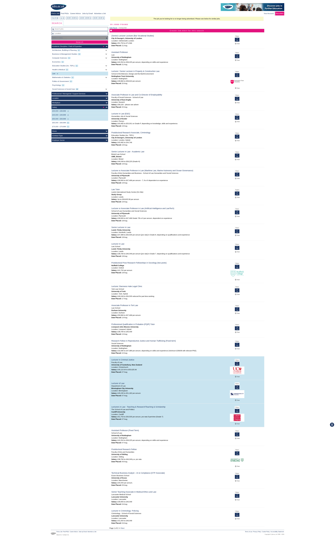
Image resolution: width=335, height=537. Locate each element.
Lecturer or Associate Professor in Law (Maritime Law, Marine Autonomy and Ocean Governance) (152, 170)
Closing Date (123, 28)
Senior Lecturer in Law (120, 227)
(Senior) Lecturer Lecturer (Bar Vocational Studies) (132, 36)
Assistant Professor (119, 52)
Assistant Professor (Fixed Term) (125, 430)
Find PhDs (65, 13)
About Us (59, 535)
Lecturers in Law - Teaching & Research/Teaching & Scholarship (138, 407)
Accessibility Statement (277, 531)
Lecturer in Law (117, 244)
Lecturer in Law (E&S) (120, 114)
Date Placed (113, 28)
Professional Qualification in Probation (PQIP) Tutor (133, 324)
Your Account (269, 13)
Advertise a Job (100, 13)
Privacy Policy (257, 531)
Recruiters (280, 13)
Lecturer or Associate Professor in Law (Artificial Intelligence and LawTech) (142, 208)
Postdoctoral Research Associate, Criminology (130, 133)
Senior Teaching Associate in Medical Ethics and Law (133, 492)
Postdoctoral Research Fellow (124, 449)
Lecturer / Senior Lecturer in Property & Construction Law (135, 71)
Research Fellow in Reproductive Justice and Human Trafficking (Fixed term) (143, 341)
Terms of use (248, 531)
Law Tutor (115, 189)
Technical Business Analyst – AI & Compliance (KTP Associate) (138, 473)
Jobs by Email (87, 13)
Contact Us (65, 535)
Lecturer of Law (117, 383)
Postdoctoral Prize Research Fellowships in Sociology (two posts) (139, 263)
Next (122, 528)
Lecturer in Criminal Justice (122, 360)
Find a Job (55, 13)
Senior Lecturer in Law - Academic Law (127, 152)
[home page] (58, 7)
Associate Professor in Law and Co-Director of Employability (136, 95)
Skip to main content (8, 2)
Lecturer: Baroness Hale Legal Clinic (126, 286)
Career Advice (75, 13)
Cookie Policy (266, 531)
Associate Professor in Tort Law (124, 305)
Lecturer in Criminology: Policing (125, 511)
